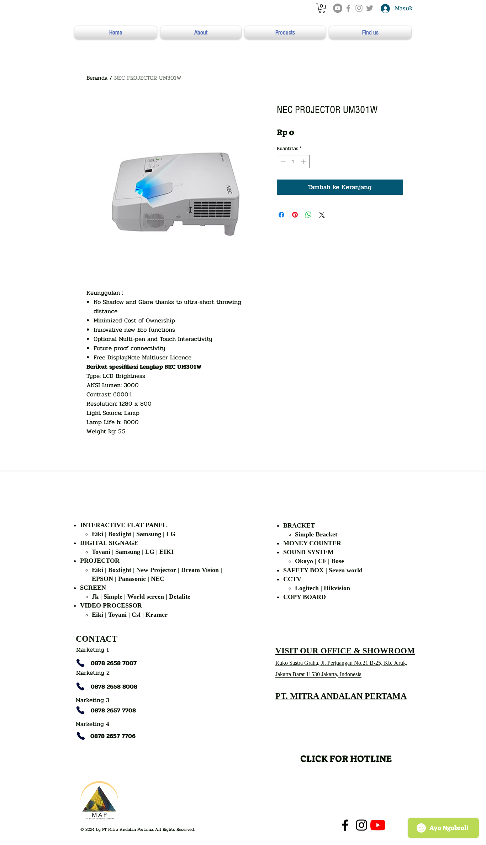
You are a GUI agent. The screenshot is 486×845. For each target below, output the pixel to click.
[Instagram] (361, 825)
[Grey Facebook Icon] (348, 8)
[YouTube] (337, 8)
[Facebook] (345, 825)
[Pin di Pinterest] (295, 214)
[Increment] (304, 161)
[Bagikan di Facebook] (281, 214)
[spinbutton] (293, 161)
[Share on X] (322, 214)
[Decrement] (282, 161)
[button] (321, 8)
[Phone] (80, 663)
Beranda (96, 77)
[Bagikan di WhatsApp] (308, 214)
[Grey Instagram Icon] (359, 8)
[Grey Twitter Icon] (369, 8)
